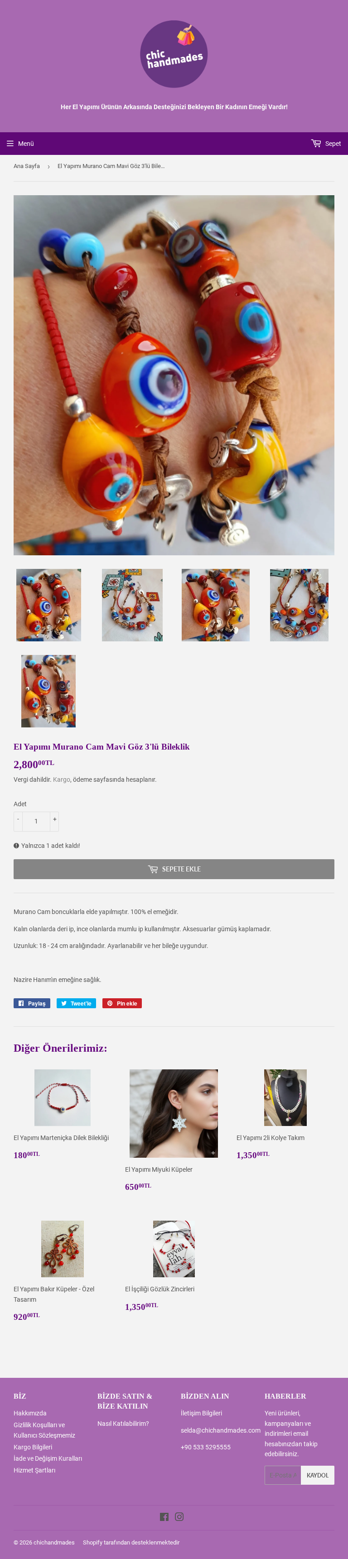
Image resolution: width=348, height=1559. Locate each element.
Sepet (332, 143)
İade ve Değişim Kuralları (48, 1458)
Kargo (61, 779)
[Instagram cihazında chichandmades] (179, 1518)
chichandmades (54, 1542)
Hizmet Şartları (34, 1470)
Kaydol (318, 1475)
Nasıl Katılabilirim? (123, 1423)
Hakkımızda (30, 1413)
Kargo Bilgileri (33, 1447)
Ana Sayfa (27, 166)
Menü (26, 143)
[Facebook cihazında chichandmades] (164, 1518)
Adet (20, 804)
